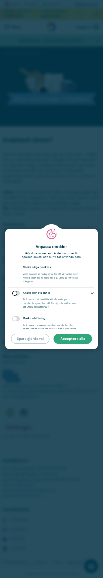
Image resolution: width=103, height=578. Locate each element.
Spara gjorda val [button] (30, 339)
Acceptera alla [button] (72, 339)
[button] (92, 293)
